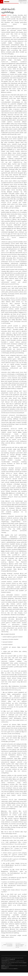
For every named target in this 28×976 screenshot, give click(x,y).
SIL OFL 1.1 (16, 968)
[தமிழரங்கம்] (6, 1)
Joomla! (2, 960)
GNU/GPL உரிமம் (7, 960)
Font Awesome (4, 968)
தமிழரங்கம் (25, 962)
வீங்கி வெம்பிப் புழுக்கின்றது (8, 10)
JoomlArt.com (12, 959)
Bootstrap (3, 965)
